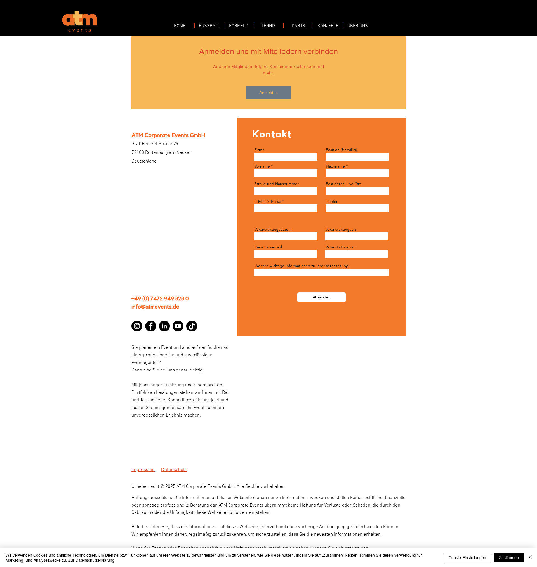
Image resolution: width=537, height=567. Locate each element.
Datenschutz (174, 469)
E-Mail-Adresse (268, 201)
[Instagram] (136, 326)
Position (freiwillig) (341, 150)
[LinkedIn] (164, 326)
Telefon (332, 201)
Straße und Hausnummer (277, 184)
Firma (259, 150)
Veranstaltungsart (341, 247)
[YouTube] (178, 326)
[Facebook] (150, 326)
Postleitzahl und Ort (343, 184)
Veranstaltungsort (341, 229)
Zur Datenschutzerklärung (91, 560)
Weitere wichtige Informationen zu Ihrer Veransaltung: (302, 266)
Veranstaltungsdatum (273, 229)
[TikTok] (191, 326)
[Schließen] (530, 557)
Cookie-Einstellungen (467, 557)
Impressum (143, 469)
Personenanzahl (268, 247)
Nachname (335, 166)
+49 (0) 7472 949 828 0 (160, 299)
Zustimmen (509, 557)
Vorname (262, 166)
